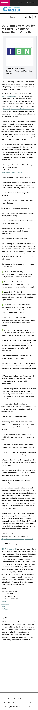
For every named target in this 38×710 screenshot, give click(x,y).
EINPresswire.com (8, 96)
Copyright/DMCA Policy (13, 707)
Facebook (5, 606)
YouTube (4, 609)
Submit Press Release (11, 703)
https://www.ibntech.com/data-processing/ (17, 539)
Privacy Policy (28, 707)
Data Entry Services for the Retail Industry (18, 109)
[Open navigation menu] (3, 17)
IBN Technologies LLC (9, 549)
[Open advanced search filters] (30, 17)
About (10, 699)
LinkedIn (4, 601)
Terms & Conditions (27, 703)
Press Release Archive (22, 699)
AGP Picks (5, 3)
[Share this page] (35, 17)
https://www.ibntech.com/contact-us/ (14, 172)
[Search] (26, 17)
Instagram (5, 604)
